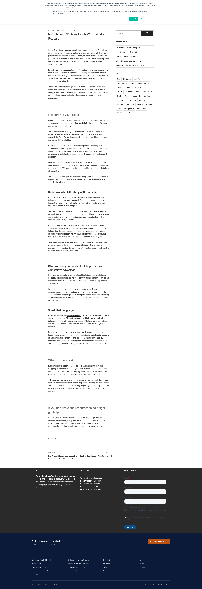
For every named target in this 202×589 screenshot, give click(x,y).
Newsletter (107, 560)
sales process (129, 108)
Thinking (120, 113)
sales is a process (63, 69)
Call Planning (122, 83)
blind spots (127, 79)
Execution (128, 91)
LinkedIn (106, 564)
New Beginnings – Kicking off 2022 (128, 52)
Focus (137, 91)
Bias (118, 79)
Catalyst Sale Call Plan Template (128, 48)
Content (120, 87)
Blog (53, 439)
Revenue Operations (144, 104)
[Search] (147, 33)
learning (147, 96)
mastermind (132, 100)
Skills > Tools (36, 564)
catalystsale (68, 30)
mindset (142, 100)
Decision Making (139, 87)
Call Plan (137, 79)
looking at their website (82, 231)
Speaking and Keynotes (41, 571)
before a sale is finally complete (86, 123)
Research (130, 104)
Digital (119, 91)
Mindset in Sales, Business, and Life (129, 61)
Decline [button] (143, 19)
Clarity (132, 83)
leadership (137, 96)
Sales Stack (141, 108)
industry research (74, 315)
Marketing (120, 100)
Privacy (141, 564)
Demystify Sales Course (76, 567)
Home (141, 560)
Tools (128, 113)
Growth (127, 96)
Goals (119, 96)
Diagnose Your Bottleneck (41, 560)
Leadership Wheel (74, 571)
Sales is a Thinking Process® (78, 564)
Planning (120, 104)
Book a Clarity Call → (158, 542)
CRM (128, 87)
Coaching (35, 574)
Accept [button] (133, 19)
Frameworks (147, 91)
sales (119, 108)
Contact (142, 567)
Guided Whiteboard (39, 567)
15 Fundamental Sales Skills (126, 56)
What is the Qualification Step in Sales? (130, 65)
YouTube (106, 567)
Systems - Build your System (78, 560)
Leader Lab (107, 571)
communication (143, 83)
